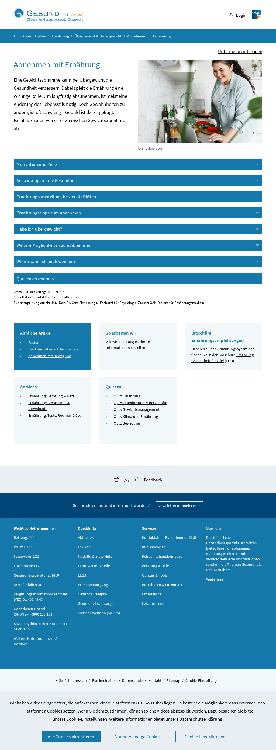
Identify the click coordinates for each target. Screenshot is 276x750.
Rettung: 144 (24, 537)
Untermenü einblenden (240, 51)
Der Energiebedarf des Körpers (53, 349)
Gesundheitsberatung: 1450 (36, 575)
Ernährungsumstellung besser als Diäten (56, 197)
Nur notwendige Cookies (138, 736)
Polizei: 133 (23, 546)
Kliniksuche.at (153, 546)
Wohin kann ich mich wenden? (45, 261)
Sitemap (173, 680)
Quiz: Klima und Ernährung (136, 416)
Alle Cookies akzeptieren (71, 736)
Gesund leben (34, 36)
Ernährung (60, 36)
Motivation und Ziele (36, 164)
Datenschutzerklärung (200, 719)
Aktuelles (86, 537)
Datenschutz (132, 680)
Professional (152, 594)
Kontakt (154, 680)
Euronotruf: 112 (27, 565)
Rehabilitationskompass (162, 556)
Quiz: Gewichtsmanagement (137, 409)
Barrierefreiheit (104, 680)
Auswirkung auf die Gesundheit (46, 180)
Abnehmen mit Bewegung (49, 355)
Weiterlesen (216, 579)
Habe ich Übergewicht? (39, 229)
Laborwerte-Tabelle (94, 565)
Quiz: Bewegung (127, 423)
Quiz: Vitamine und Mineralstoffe (140, 402)
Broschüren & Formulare (162, 584)
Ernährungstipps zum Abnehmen (48, 213)
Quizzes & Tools (155, 575)
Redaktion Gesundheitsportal (57, 297)
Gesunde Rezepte (92, 594)
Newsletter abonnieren (178, 505)
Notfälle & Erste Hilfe (95, 556)
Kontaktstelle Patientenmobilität (169, 537)
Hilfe (59, 680)
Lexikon (84, 546)
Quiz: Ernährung (127, 396)
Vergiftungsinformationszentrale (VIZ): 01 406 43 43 (40, 597)
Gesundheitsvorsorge (95, 603)
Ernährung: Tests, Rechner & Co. (54, 415)
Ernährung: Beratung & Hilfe (51, 396)
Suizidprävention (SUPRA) (99, 612)
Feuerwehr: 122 (26, 556)
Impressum (77, 680)
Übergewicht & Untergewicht (98, 36)
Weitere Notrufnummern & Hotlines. (36, 641)
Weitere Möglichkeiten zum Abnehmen (53, 245)
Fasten (33, 342)
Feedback (153, 479)
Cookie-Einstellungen (86, 719)
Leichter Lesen (154, 603)
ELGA (82, 575)
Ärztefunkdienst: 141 (31, 584)
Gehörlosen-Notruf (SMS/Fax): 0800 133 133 (33, 611)
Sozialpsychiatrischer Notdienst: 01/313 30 (40, 626)
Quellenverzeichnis (35, 279)
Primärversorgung (93, 584)
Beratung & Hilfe (155, 565)
